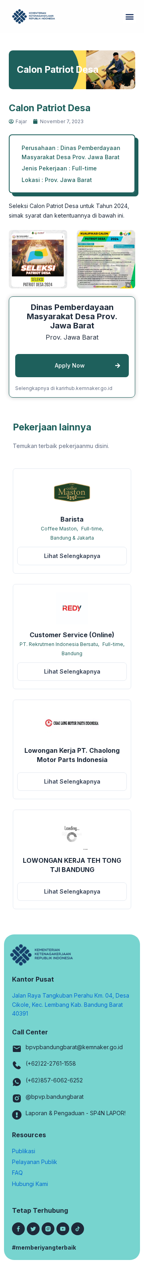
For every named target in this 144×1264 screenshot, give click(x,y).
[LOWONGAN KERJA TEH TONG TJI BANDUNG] (71, 834)
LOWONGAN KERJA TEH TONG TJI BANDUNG (72, 865)
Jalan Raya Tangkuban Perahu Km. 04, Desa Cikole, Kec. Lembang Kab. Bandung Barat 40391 (70, 1004)
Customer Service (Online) (72, 635)
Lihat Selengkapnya (72, 555)
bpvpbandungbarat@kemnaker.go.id (74, 1047)
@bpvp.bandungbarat (55, 1096)
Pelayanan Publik (34, 1161)
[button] (129, 16)
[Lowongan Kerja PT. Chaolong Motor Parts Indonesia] (71, 724)
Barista (72, 519)
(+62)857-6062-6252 (54, 1080)
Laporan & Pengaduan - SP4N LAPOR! (76, 1113)
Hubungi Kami (30, 1183)
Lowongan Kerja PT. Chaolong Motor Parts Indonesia (72, 755)
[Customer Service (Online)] (71, 608)
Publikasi (23, 1151)
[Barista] (71, 493)
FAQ (17, 1172)
